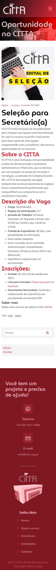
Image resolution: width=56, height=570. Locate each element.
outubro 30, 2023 (31, 105)
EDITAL (48, 307)
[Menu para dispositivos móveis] (50, 8)
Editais (5, 105)
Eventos (16, 105)
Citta (10, 316)
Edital (18, 316)
